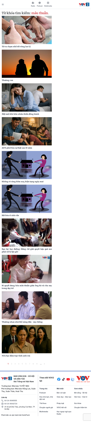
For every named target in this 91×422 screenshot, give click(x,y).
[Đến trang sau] (45, 363)
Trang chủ (43, 389)
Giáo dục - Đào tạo (64, 397)
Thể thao (42, 403)
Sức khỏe (77, 403)
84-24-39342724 (10, 404)
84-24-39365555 (10, 400)
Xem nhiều (78, 389)
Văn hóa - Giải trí (80, 397)
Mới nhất (60, 389)
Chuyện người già (46, 407)
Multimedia (48, 6)
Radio (33, 6)
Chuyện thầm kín (80, 407)
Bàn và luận (61, 393)
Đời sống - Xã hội (80, 393)
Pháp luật (60, 403)
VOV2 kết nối (61, 407)
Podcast (40, 6)
